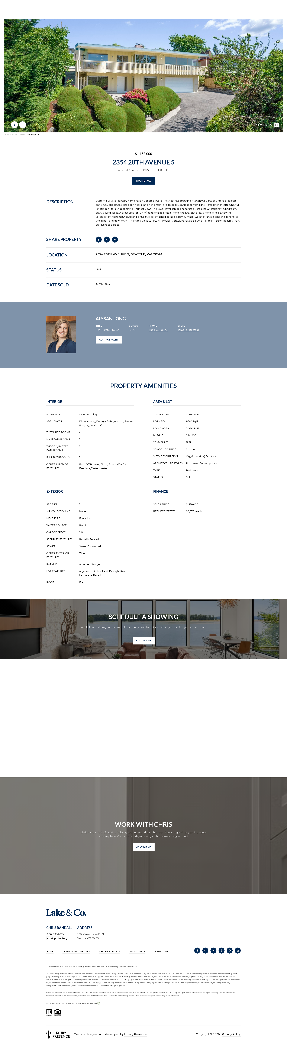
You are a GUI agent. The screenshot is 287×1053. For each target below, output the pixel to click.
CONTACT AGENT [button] (108, 339)
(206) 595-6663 (55, 934)
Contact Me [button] (143, 640)
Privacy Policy (231, 1034)
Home (50, 951)
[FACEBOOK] (197, 951)
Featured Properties (76, 951)
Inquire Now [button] (143, 180)
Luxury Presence (135, 1034)
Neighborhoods (109, 951)
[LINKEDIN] (213, 951)
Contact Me (161, 951)
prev (14, 124)
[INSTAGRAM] (205, 951)
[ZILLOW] (238, 951)
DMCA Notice (137, 951)
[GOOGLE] (230, 951)
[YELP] (222, 951)
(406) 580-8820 (158, 330)
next (22, 124)
